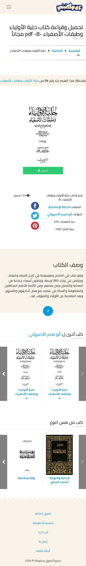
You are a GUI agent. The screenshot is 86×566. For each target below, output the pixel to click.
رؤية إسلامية (26, 477)
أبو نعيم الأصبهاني (59, 214)
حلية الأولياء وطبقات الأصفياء (19, 81)
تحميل (44, 170)
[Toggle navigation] (8, 7)
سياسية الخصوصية (43, 523)
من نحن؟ (43, 532)
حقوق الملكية (43, 513)
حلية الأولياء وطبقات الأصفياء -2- (26, 394)
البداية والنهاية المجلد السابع (59, 480)
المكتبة (57, 50)
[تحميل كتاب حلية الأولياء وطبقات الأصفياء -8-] (43, 133)
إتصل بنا (43, 541)
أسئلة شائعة (43, 550)
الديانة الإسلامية (59, 207)
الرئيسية (74, 50)
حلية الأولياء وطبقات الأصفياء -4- (59, 394)
